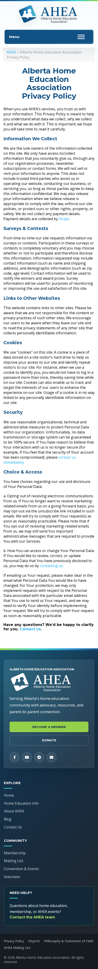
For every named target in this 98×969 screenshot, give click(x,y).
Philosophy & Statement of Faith (68, 941)
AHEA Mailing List (17, 947)
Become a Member (49, 727)
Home (9, 795)
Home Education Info (21, 803)
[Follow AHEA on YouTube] (27, 757)
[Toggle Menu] (81, 37)
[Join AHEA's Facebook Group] (15, 757)
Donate (49, 740)
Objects (34, 941)
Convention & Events (21, 868)
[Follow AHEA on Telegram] (39, 757)
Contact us (30, 629)
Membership (15, 852)
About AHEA (14, 811)
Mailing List (13, 860)
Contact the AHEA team (32, 917)
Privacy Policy (14, 941)
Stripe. (64, 218)
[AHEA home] (49, 14)
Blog (7, 819)
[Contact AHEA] (51, 757)
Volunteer (12, 876)
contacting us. (52, 565)
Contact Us (13, 827)
